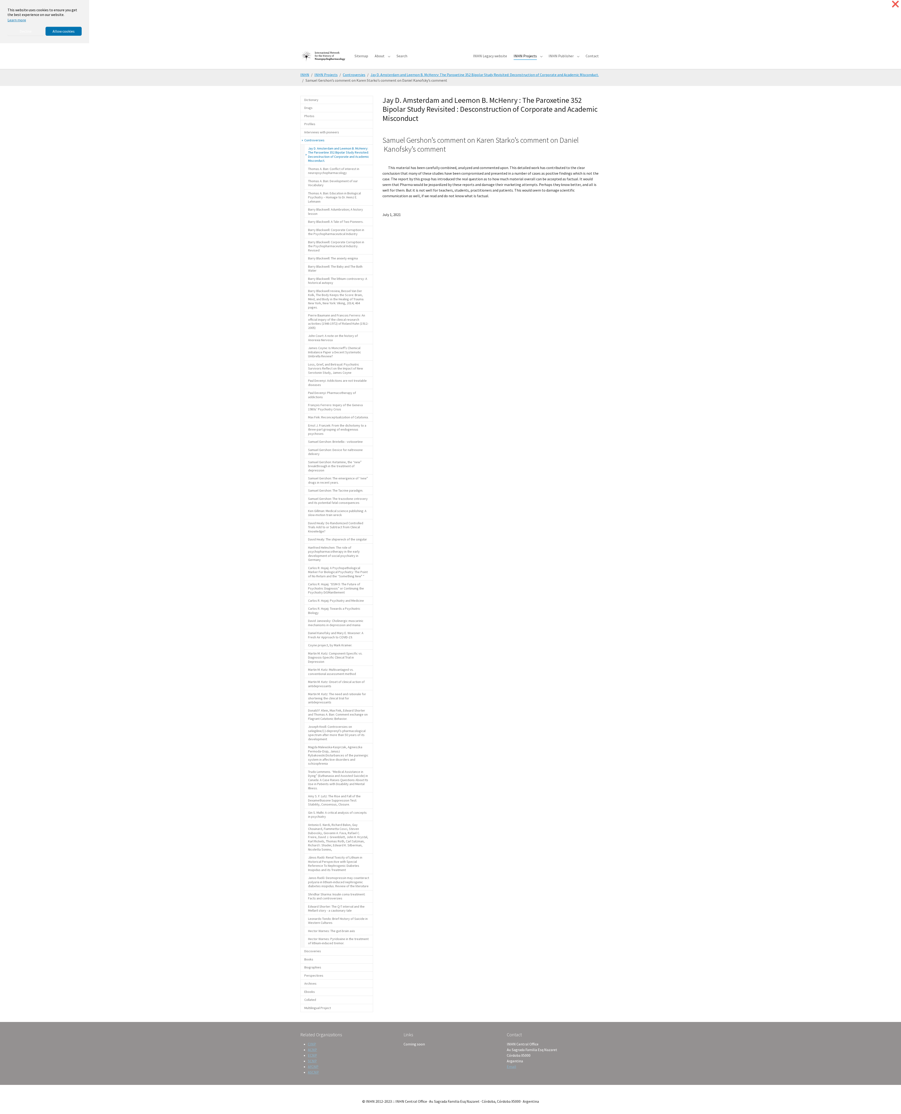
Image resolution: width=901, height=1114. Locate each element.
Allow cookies (64, 31)
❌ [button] (895, 4)
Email (511, 1066)
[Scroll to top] (890, 1103)
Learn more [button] (17, 20)
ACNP (312, 1049)
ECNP (312, 1055)
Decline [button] (26, 31)
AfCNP (313, 1066)
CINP (312, 1044)
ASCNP (313, 1072)
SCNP (312, 1061)
